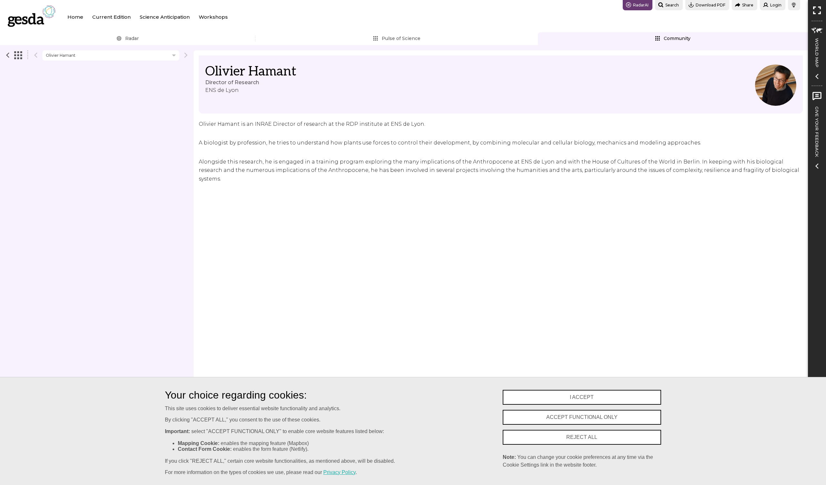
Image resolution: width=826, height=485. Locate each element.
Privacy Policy (339, 472)
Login (775, 5)
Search (672, 5)
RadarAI (641, 5)
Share (747, 5)
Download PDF (710, 5)
